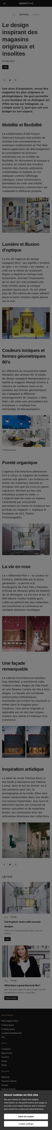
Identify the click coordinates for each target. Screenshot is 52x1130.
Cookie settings (26, 1124)
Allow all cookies (26, 1116)
